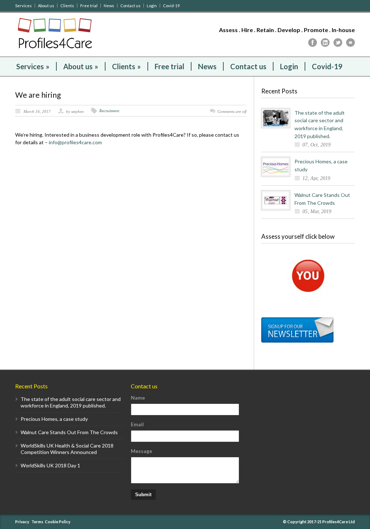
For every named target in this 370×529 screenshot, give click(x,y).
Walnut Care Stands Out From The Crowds (69, 432)
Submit (143, 494)
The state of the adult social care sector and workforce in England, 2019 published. (71, 402)
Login (152, 6)
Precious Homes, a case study (54, 419)
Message (141, 451)
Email (137, 424)
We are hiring (38, 94)
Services (23, 6)
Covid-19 (171, 6)
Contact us (130, 6)
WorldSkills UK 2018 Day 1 (50, 465)
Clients (67, 6)
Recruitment (109, 111)
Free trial (89, 6)
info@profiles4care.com (75, 142)
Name (138, 397)
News (109, 6)
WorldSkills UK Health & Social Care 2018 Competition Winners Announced (67, 448)
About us (46, 6)
